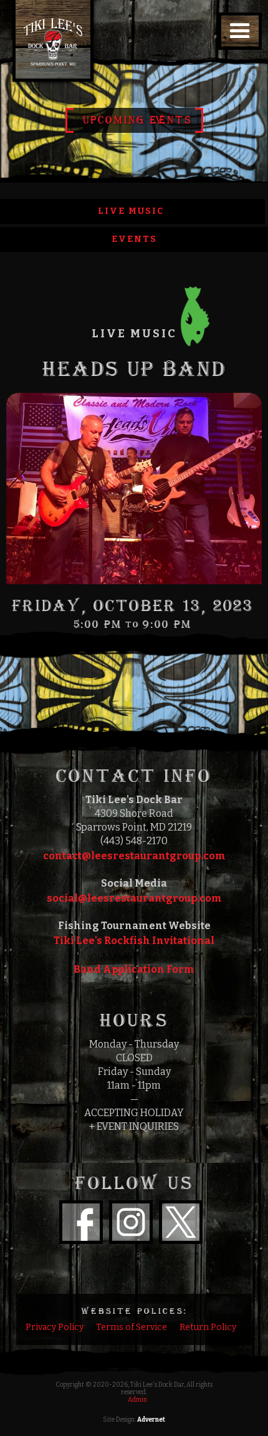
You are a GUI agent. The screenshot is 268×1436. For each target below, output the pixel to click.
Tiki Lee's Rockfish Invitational (134, 941)
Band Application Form (134, 969)
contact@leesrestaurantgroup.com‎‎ (134, 856)
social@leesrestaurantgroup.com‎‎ (134, 898)
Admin (137, 1400)
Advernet (151, 1420)
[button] (240, 31)
